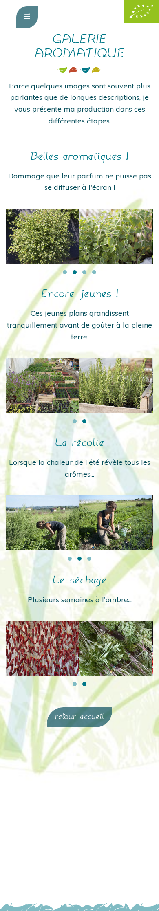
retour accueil (79, 717)
